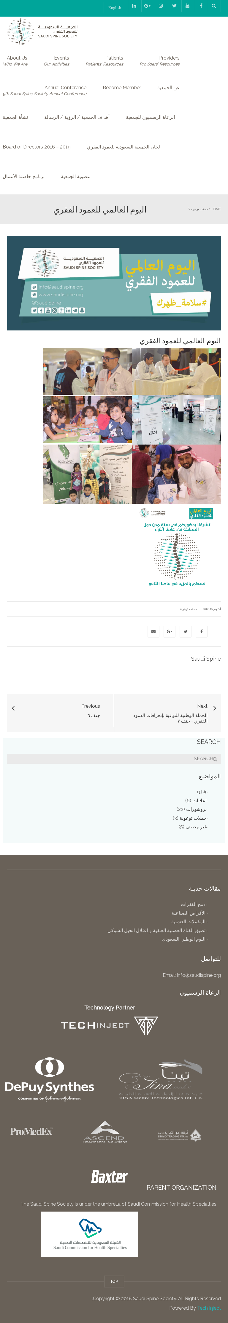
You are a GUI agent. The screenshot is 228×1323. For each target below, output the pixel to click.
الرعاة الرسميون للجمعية (150, 117)
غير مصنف (196, 827)
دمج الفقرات (193, 904)
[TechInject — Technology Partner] (109, 1026)
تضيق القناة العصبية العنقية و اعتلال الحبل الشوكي (156, 930)
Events (56, 60)
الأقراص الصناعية (188, 913)
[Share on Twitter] (185, 631)
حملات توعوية (199, 209)
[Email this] (153, 631)
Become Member (122, 87)
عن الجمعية (168, 87)
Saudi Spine (206, 659)
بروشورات (196, 809)
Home (216, 209)
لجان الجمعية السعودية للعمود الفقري (123, 147)
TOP (114, 1281)
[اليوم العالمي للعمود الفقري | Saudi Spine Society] (42, 31)
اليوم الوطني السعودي (183, 939)
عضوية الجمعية (75, 176)
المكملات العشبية (188, 922)
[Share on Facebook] (202, 631)
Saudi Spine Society (154, 1298)
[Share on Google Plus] (169, 631)
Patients (104, 60)
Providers (160, 60)
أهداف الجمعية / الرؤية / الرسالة (77, 117)
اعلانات (199, 800)
